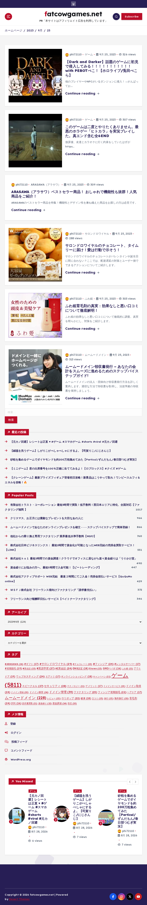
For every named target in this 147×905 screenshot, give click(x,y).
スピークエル (32, 685)
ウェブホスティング (30, 676)
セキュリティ (55, 685)
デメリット (93, 686)
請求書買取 (29, 703)
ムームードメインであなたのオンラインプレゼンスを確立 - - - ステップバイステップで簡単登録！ (70, 527)
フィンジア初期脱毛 (112, 692)
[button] (130, 782)
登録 (13, 723)
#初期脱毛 (13, 668)
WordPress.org (21, 759)
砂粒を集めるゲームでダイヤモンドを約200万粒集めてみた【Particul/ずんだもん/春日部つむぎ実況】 (74, 459)
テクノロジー (76, 686)
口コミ (97, 698)
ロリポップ (70, 698)
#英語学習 (45, 668)
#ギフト (31, 664)
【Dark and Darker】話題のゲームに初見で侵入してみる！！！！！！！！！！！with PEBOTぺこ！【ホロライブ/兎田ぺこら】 (101, 68)
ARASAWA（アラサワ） (46, 184)
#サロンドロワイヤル (55, 663)
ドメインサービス (114, 686)
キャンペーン (102, 676)
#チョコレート (82, 664)
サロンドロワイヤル (97, 233)
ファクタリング (85, 692)
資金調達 (59, 703)
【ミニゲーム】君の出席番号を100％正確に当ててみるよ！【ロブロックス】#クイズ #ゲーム (68, 468)
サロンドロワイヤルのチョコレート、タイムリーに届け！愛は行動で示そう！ (102, 247)
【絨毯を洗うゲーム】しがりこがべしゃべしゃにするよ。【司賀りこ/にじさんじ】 (61, 450)
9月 (40, 30)
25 (48, 30)
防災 (72, 703)
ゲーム (89, 54)
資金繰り (45, 703)
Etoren (95, 668)
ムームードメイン (95, 355)
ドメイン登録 (20, 692)
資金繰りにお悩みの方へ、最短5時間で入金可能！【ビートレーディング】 (55, 567)
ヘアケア (134, 692)
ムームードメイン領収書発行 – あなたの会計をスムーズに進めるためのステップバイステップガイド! (102, 371)
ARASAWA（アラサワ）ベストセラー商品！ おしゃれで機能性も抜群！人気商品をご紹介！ (74, 193)
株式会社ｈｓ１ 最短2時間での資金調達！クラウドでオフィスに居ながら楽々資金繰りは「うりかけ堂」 (73, 558)
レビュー (54, 698)
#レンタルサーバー (127, 664)
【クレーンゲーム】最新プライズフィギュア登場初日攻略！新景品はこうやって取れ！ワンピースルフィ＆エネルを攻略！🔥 (82, 813)
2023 (30, 30)
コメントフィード (21, 750)
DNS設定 (80, 668)
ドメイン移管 (39, 692)
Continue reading (80, 93)
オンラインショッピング (76, 676)
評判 (16, 703)
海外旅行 (121, 698)
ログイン (16, 732)
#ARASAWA (14, 664)
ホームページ (13, 30)
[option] (29, 815)
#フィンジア (103, 663)
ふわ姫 (89, 298)
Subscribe (132, 16)
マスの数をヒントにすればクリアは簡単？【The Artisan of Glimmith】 (127, 805)
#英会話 (29, 668)
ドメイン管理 (61, 692)
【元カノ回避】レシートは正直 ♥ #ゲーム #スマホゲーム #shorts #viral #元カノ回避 (64, 441)
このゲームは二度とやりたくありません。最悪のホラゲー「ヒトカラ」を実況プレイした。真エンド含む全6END (102, 131)
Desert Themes (19, 899)
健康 (86, 698)
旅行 (109, 698)
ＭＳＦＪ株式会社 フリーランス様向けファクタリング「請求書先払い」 (54, 589)
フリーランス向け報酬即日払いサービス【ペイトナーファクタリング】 (53, 598)
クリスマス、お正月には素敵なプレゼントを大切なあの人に (46, 518)
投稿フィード (19, 741)
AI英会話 (63, 668)
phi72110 (76, 54)
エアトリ (53, 676)
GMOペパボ (112, 668)
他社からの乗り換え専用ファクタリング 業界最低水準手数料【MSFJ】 (53, 536)
